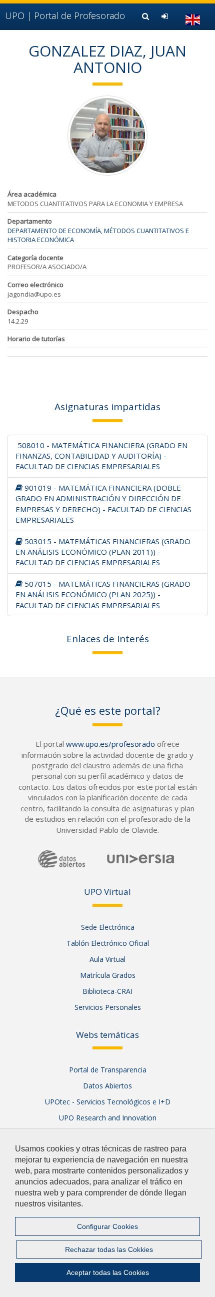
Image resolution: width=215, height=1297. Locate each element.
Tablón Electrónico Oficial (107, 943)
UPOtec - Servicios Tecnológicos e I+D (107, 1101)
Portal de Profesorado (65, 16)
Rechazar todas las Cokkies (109, 1249)
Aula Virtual (108, 959)
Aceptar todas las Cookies (107, 1272)
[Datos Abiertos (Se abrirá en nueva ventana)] (61, 859)
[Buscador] (146, 16)
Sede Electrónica (107, 927)
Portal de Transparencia (107, 1069)
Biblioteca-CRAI (107, 991)
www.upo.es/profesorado (110, 744)
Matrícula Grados (108, 975)
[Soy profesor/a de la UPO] (166, 16)
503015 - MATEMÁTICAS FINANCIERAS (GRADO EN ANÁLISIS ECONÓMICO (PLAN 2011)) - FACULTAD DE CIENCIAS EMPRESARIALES (103, 552)
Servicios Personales (107, 1007)
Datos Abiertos (107, 1085)
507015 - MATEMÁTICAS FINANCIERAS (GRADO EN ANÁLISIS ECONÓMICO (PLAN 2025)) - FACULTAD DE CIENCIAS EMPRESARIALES (103, 594)
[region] (107, 1212)
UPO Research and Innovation (107, 1117)
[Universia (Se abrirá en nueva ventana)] (140, 858)
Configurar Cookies (107, 1226)
